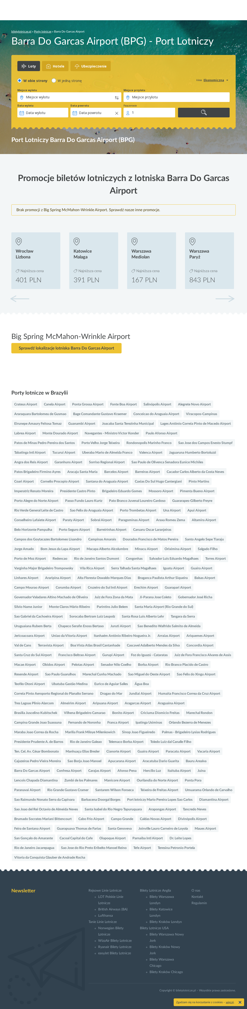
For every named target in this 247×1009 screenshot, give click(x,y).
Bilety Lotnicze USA (154, 928)
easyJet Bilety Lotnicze (114, 953)
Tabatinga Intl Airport (30, 452)
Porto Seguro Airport (74, 529)
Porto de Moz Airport (30, 558)
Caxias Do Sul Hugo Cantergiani (158, 481)
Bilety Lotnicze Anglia (155, 890)
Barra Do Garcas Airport (32, 771)
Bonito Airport (123, 713)
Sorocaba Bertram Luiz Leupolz (92, 616)
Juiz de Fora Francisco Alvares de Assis (202, 655)
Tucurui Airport (63, 452)
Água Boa (142, 684)
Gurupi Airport (113, 655)
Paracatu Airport (178, 751)
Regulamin (199, 903)
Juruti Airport (120, 626)
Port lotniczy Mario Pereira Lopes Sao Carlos (159, 799)
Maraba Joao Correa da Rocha (36, 732)
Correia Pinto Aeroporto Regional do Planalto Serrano (53, 693)
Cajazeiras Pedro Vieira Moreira (37, 761)
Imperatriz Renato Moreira (33, 491)
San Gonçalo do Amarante (33, 838)
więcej (230, 1002)
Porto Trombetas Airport (138, 510)
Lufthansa (105, 915)
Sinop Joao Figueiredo (138, 732)
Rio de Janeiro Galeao (86, 742)
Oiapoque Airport (112, 838)
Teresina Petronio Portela (176, 848)
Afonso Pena (127, 771)
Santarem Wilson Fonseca (114, 790)
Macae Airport (25, 664)
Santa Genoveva (120, 828)
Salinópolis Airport (157, 404)
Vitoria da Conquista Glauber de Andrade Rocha (49, 857)
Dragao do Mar (111, 693)
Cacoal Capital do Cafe (76, 838)
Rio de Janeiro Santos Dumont (96, 558)
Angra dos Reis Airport (31, 462)
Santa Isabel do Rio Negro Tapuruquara (113, 809)
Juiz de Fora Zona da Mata (114, 597)
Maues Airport (205, 828)
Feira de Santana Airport (32, 828)
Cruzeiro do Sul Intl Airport (107, 587)
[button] (225, 298)
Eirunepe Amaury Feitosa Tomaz (38, 423)
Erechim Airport (146, 587)
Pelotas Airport (83, 664)
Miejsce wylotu (27, 90)
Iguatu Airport (173, 568)
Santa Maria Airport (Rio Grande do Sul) (164, 607)
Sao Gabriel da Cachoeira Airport (38, 616)
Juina (202, 771)
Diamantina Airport (213, 799)
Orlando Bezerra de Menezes (190, 722)
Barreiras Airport (147, 472)
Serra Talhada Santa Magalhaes (133, 568)
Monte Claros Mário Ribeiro (69, 607)
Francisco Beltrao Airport (77, 655)
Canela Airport (54, 404)
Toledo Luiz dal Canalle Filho (170, 742)
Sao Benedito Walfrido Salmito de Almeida (168, 626)
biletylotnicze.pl (21, 31)
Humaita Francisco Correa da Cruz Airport (189, 693)
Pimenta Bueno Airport (197, 491)
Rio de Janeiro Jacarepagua (34, 848)
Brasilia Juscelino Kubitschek (35, 713)
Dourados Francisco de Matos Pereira (150, 539)
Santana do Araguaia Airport (107, 481)
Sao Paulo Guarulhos (60, 674)
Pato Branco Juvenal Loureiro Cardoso (137, 501)
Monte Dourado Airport (60, 433)
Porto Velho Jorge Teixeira (101, 443)
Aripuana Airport (105, 703)
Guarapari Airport (178, 587)
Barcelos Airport (116, 472)
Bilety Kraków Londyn (166, 922)
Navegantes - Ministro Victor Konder (112, 433)
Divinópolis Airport (192, 819)
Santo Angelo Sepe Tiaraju (204, 539)
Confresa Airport (69, 771)
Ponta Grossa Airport (87, 404)
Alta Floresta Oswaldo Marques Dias (104, 578)
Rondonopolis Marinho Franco (149, 443)
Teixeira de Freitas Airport (159, 790)
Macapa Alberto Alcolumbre (107, 549)
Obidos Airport (53, 664)
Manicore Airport (117, 780)
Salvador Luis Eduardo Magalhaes (174, 558)
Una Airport (172, 510)
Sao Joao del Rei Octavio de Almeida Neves (46, 809)
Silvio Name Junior (28, 607)
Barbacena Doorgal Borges (100, 799)
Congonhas (134, 558)
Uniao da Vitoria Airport (69, 636)
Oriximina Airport (178, 549)
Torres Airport (215, 558)
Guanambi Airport (81, 423)
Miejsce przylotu (134, 90)
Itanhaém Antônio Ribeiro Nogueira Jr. (122, 636)
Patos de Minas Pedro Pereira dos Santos (44, 443)
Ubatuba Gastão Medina (70, 684)
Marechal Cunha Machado (101, 674)
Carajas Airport (99, 771)
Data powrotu (79, 105)
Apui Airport (196, 510)
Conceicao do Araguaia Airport (156, 414)
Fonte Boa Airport (123, 404)
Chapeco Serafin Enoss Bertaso (81, 626)
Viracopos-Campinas (201, 414)
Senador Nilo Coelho (116, 664)
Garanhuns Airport (68, 462)
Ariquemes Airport (200, 636)
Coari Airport (24, 481)
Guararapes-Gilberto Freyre (192, 501)
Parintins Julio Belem (112, 607)
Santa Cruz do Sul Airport (33, 655)
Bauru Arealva (196, 761)
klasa (199, 80)
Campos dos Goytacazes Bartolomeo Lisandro (48, 539)
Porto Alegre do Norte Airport (36, 501)
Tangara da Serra (183, 616)
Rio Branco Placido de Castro (186, 664)
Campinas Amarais (102, 539)
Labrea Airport (25, 433)
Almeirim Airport (73, 703)
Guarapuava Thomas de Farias (79, 828)
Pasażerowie (130, 105)
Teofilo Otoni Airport (29, 684)
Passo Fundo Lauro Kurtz (83, 501)
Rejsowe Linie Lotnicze (105, 890)
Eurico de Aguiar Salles (111, 684)
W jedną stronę (70, 80)
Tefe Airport (142, 848)
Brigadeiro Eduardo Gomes (122, 491)
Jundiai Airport (140, 693)
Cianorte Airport (118, 751)
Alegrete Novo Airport (194, 404)
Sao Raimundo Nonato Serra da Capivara (44, 799)
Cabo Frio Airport (91, 819)
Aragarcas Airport (138, 703)
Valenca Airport (150, 452)
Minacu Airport (146, 549)
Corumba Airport (68, 587)
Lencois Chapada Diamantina (36, 780)
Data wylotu (25, 105)
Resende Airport (26, 674)
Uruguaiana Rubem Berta (32, 626)
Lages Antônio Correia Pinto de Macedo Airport (195, 423)
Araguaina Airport (171, 703)
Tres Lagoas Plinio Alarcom (34, 703)
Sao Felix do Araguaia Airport (91, 510)
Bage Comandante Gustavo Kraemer (100, 414)
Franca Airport (118, 722)
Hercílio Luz (152, 771)
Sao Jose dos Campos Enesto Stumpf (205, 443)
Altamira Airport (204, 520)
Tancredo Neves (194, 809)
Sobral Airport (101, 520)
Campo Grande (122, 819)
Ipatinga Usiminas (149, 722)
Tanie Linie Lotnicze (103, 922)
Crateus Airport (25, 404)
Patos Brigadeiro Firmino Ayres (37, 472)
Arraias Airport (169, 636)
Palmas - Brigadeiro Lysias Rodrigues (189, 732)
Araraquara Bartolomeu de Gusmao (40, 414)
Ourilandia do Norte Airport (157, 780)
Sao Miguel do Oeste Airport (149, 674)
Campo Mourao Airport (31, 587)
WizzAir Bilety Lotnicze (115, 940)
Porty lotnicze (42, 31)
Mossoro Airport (161, 491)
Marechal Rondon (199, 713)
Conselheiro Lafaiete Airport (35, 520)
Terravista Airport (51, 645)
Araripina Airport (58, 578)
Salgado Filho (208, 549)
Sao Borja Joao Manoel (84, 761)
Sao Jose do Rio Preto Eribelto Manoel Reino (94, 848)
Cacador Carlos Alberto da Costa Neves (195, 472)
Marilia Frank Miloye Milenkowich (90, 732)
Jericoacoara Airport (29, 636)
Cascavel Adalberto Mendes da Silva (153, 645)
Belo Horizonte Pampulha (33, 529)
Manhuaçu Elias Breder (83, 751)
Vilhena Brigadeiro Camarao (84, 713)
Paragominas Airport (133, 520)
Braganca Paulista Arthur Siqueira (163, 578)
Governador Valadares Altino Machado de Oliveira (51, 597)
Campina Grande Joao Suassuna (38, 722)
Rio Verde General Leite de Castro (38, 510)
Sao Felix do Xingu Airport (196, 674)
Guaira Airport (201, 568)
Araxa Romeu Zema (170, 520)
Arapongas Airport (162, 809)
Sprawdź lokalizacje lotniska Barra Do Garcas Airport (66, 348)
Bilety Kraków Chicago (166, 972)
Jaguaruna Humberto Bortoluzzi (192, 452)
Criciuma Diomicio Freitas (160, 713)
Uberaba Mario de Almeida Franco (107, 452)
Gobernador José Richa (195, 597)
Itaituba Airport (179, 771)
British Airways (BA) (113, 909)
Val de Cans (22, 645)
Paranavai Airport (27, 790)
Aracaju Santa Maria (82, 472)
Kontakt (197, 897)
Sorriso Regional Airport (107, 462)
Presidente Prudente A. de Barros (38, 742)
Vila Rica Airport (92, 568)
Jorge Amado (24, 549)
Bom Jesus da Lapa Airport (60, 549)
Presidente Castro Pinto (77, 491)
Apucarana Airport (122, 761)
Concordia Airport (199, 645)
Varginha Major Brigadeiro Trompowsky (43, 568)
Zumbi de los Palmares (80, 780)
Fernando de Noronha (84, 722)
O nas (196, 890)
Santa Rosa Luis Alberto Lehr (143, 616)
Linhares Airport (26, 578)
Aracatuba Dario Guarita (161, 761)
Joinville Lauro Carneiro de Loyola (163, 828)
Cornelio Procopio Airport (60, 481)
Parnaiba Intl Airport (147, 838)
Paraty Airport (73, 520)
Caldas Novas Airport (155, 819)
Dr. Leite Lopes (180, 838)
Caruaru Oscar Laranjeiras (152, 529)
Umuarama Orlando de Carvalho (208, 790)
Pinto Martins (199, 481)
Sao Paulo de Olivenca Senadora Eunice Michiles (167, 462)
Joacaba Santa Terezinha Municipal (128, 423)
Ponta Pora (193, 780)
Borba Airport (148, 664)
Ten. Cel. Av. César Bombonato (36, 751)
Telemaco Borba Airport (126, 742)
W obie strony (35, 80)
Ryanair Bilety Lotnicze (114, 947)
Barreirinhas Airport (111, 529)
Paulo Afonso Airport (161, 433)
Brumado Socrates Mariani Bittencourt (43, 819)
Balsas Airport (204, 578)
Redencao (60, 558)
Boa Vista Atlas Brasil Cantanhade (95, 645)
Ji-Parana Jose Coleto (155, 597)
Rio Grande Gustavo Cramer (68, 790)
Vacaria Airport (208, 751)
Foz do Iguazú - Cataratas (149, 655)
